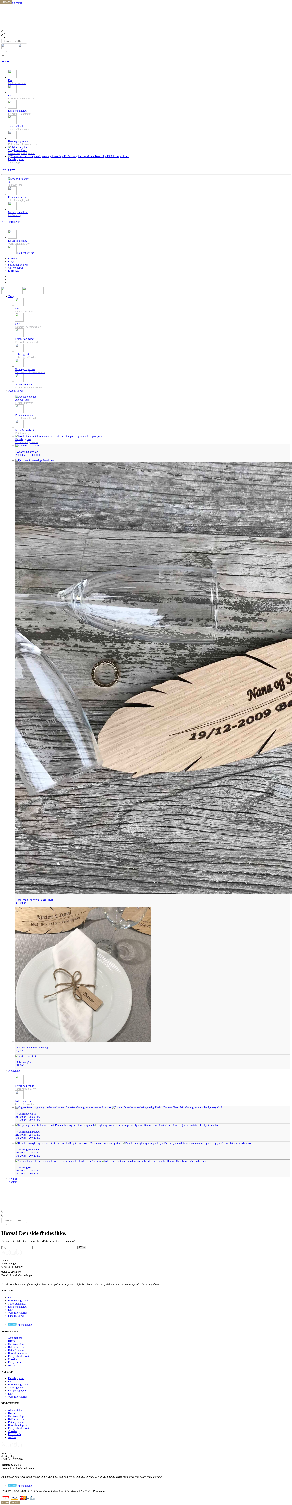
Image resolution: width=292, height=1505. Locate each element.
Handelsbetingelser (18, 1353)
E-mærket (13, 270)
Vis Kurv (5, 1502)
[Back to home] (18, 48)
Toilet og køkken (17, 1303)
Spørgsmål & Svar (18, 264)
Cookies (12, 1359)
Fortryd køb (14, 1362)
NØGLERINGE (10, 221)
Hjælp (11, 1340)
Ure (10, 1297)
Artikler (12, 1365)
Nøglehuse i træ (25, 252)
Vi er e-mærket (25, 1324)
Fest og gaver (9, 169)
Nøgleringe (14, 1070)
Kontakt (12, 1181)
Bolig (11, 296)
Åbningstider (15, 1337)
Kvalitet (12, 1178)
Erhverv (12, 258)
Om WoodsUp (16, 267)
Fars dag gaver (16, 1315)
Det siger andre (16, 1350)
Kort (10, 1309)
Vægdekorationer (17, 1312)
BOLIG (5, 61)
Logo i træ (13, 261)
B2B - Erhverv (16, 1347)
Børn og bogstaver (18, 1300)
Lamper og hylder (17, 1306)
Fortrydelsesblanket (18, 1356)
